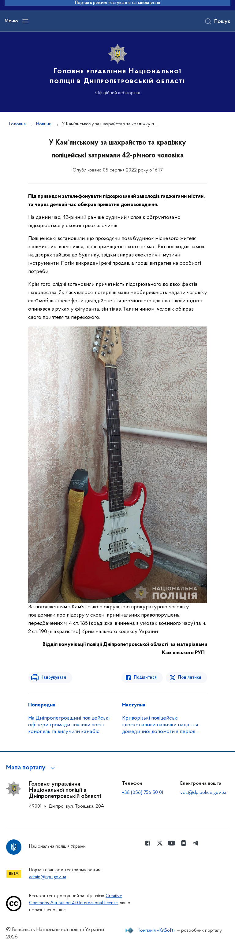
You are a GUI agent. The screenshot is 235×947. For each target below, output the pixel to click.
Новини (43, 124)
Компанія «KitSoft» (157, 930)
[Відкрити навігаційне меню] (25, 21)
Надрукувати (53, 677)
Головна (17, 124)
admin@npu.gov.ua (47, 877)
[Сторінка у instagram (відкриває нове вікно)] (183, 843)
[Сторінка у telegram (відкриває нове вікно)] (195, 843)
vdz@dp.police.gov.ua (203, 792)
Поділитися (145, 677)
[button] (31, 768)
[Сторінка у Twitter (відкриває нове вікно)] (159, 843)
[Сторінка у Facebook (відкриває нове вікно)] (147, 843)
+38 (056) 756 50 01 (142, 792)
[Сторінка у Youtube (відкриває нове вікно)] (171, 843)
